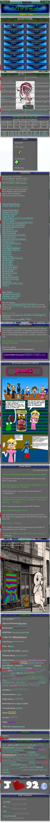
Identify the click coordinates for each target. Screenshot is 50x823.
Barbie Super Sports (10, 267)
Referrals (25, 732)
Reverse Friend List (25, 741)
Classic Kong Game (10, 298)
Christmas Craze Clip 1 (11, 294)
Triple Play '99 (8, 216)
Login (30, 14)
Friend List (25, 615)
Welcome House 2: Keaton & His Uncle (17, 223)
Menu (5, 2)
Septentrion (6, 281)
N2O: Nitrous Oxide (10, 231)
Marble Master (8, 261)
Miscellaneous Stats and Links (25, 117)
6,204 (8, 99)
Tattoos (28, 319)
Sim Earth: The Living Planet (13, 225)
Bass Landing (7, 265)
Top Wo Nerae (7, 229)
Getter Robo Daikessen (11, 250)
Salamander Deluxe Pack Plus (14, 235)
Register (23, 14)
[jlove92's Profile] (25, 12)
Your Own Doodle (40, 107)
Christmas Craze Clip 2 (11, 296)
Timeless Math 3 (8, 221)
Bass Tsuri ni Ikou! (9, 269)
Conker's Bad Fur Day (11, 206)
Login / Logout (13, 112)
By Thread (35, 134)
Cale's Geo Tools (8, 237)
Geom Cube (6, 252)
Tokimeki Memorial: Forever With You (17, 219)
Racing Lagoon (8, 242)
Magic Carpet (7, 256)
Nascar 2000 (7, 263)
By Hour (19, 134)
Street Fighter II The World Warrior (24, 305)
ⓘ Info (45, 2)
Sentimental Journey (10, 277)
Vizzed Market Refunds (35, 112)
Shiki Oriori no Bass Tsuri (12, 284)
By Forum (27, 134)
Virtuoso (5, 286)
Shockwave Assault (9, 214)
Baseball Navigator (10, 273)
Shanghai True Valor (10, 212)
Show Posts (5, 134)
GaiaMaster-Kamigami (11, 248)
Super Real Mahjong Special (13, 227)
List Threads (44, 134)
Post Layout (25, 541)
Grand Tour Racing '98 (11, 244)
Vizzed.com (27, 3)
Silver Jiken (7, 275)
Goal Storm (6, 254)
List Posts (12, 134)
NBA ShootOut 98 (9, 233)
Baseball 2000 (7, 271)
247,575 (7, 97)
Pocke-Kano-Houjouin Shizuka (14, 240)
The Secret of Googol (10, 279)
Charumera (6, 246)
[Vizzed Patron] (9, 646)
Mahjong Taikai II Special (12, 258)
